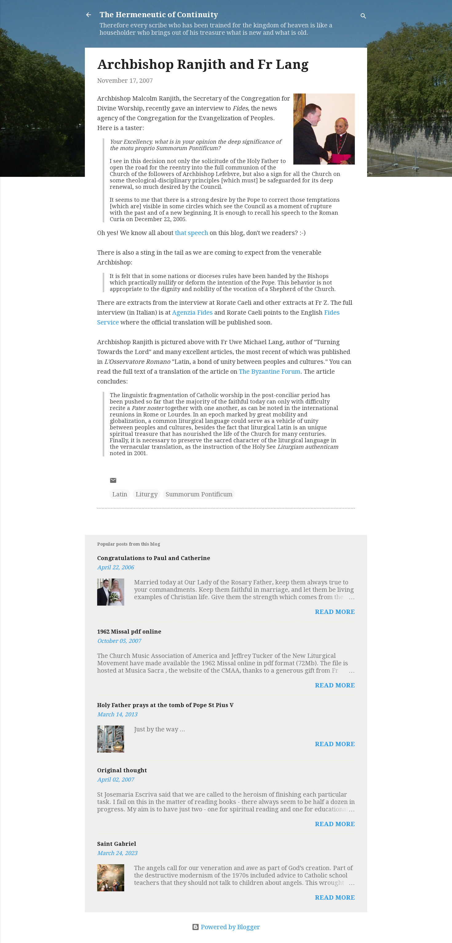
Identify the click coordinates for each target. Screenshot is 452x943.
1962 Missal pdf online (129, 631)
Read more (335, 611)
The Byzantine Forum (269, 371)
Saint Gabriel (116, 844)
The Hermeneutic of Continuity (159, 14)
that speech (191, 233)
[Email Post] (113, 482)
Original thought (122, 770)
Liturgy (146, 494)
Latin (119, 494)
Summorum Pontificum (199, 494)
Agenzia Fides (192, 312)
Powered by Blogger (229, 927)
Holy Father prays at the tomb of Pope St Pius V (165, 705)
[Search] (363, 16)
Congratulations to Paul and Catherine (153, 558)
